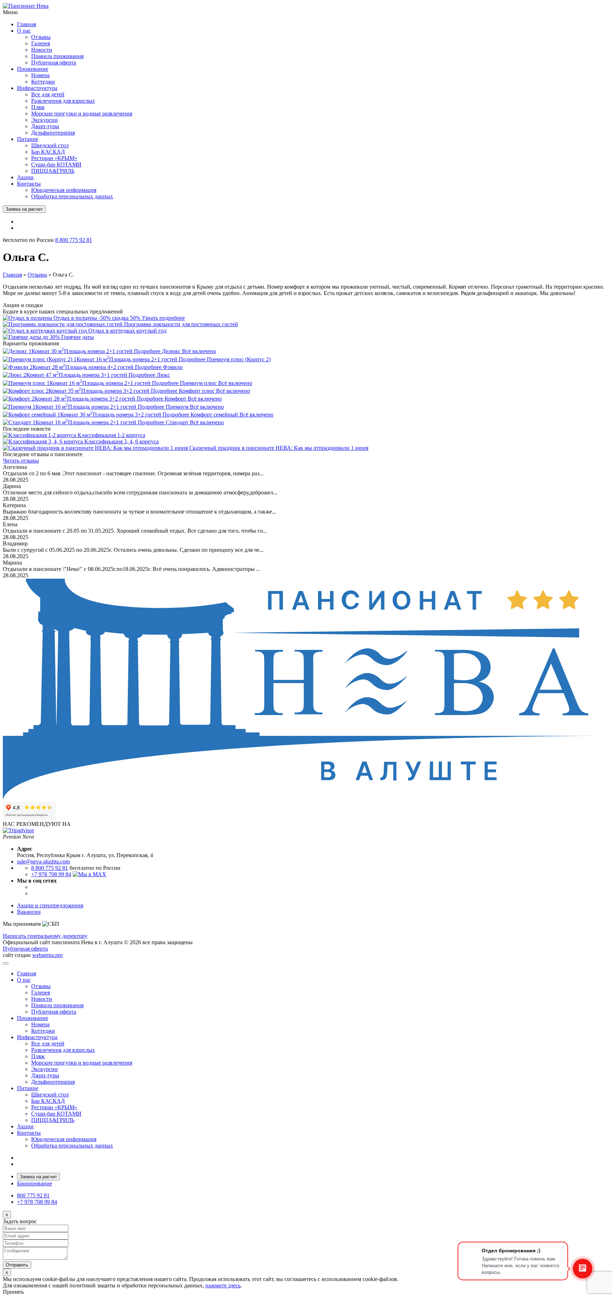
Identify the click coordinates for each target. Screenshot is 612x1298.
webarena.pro (47, 955)
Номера (40, 75)
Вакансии (29, 912)
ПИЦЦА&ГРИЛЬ (52, 171)
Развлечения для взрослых (63, 101)
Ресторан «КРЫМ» (54, 158)
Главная (26, 24)
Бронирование (34, 1183)
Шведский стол (50, 145)
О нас (24, 31)
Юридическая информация (63, 190)
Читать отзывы (21, 461)
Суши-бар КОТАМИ (56, 164)
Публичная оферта (53, 62)
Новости (41, 50)
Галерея (40, 43)
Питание (27, 139)
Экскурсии (44, 120)
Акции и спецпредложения (50, 905)
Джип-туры (45, 126)
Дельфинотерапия (53, 133)
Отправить (17, 1265)
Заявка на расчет (24, 209)
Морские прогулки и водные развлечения (81, 113)
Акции (25, 177)
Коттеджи (43, 82)
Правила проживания (57, 56)
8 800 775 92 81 (73, 240)
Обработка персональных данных (72, 196)
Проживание (32, 69)
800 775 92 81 (33, 1195)
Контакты (29, 184)
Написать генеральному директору (45, 936)
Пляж (38, 107)
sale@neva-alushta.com (43, 861)
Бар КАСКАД (48, 152)
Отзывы (41, 37)
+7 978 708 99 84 (51, 874)
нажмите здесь (222, 1285)
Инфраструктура (37, 88)
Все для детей (47, 94)
